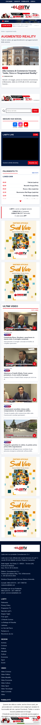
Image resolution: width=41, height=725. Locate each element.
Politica (3, 648)
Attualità (4, 651)
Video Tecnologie (7, 689)
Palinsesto (4, 602)
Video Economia (6, 680)
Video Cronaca (6, 671)
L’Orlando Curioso (7, 619)
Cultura (3, 654)
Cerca (33, 1)
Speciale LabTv (6, 611)
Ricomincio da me (7, 634)
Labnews (4, 625)
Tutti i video (34, 310)
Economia (4, 657)
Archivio (3, 643)
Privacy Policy (5, 605)
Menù (6, 21)
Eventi (5, 67)
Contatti (17, 1)
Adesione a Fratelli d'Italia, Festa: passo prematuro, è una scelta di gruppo (18, 374)
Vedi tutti (35, 172)
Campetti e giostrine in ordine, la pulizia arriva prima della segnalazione (20, 446)
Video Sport (5, 686)
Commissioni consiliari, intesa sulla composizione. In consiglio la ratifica (17, 410)
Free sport (4, 617)
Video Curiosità (6, 691)
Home (3, 31)
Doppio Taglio (5, 614)
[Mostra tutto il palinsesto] (20, 201)
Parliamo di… (5, 631)
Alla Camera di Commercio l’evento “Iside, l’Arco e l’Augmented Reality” (19, 72)
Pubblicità (25, 1)
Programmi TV (6, 608)
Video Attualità (6, 677)
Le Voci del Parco (7, 628)
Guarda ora (33, 163)
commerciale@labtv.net (13, 593)
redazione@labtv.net (8, 585)
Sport (3, 660)
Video (3, 694)
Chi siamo (9, 1)
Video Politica (5, 674)
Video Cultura (5, 683)
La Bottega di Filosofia (8, 622)
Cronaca (4, 645)
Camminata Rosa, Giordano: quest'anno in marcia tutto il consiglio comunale (19, 338)
